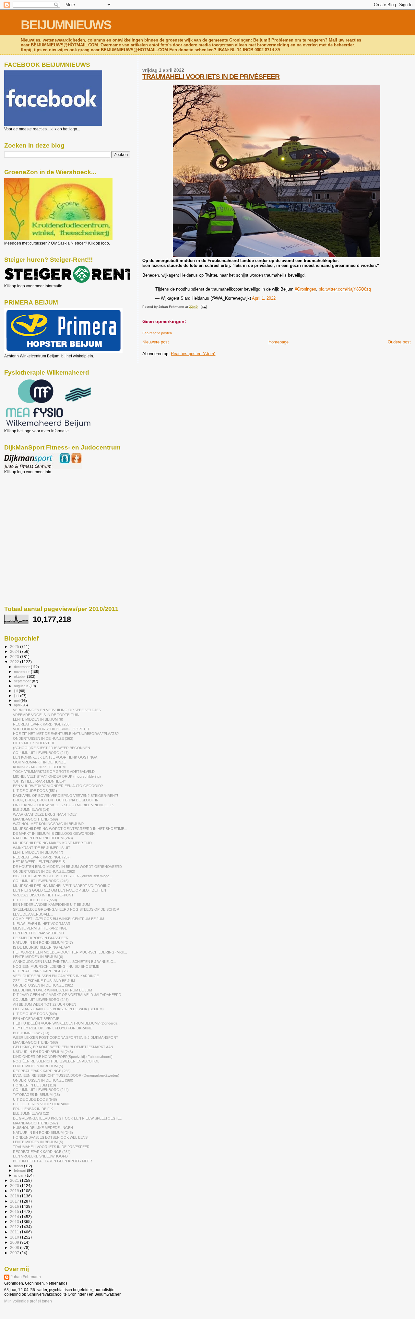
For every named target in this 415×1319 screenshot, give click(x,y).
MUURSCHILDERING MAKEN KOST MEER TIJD (52, 843)
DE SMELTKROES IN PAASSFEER (40, 938)
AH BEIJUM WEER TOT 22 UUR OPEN (44, 1004)
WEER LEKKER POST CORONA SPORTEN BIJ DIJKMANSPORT (65, 1037)
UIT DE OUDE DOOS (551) (35, 791)
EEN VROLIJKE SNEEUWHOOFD (40, 1156)
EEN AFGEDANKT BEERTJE (36, 1019)
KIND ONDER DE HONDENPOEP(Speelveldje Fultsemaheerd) (63, 1057)
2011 (15, 1232)
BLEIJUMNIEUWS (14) (31, 809)
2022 (15, 662)
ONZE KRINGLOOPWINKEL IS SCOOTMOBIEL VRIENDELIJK (63, 805)
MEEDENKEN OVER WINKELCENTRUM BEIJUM (52, 990)
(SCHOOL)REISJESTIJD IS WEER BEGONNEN (51, 748)
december (22, 667)
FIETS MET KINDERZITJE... (35, 743)
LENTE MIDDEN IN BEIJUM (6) (38, 957)
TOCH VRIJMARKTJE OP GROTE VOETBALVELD (54, 771)
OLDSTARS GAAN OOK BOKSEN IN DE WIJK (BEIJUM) (58, 1009)
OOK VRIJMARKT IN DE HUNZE (39, 762)
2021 (15, 1180)
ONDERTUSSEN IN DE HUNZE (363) (43, 738)
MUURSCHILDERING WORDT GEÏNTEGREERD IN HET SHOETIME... (70, 829)
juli (16, 691)
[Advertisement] (33, 509)
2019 (15, 1191)
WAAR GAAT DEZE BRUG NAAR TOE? (45, 814)
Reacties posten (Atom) (193, 353)
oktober (20, 676)
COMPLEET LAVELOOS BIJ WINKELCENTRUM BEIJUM (58, 919)
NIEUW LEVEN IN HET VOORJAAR (41, 924)
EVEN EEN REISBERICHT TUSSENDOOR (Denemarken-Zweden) (66, 1075)
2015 (15, 1211)
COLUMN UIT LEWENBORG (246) (41, 881)
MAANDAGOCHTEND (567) (35, 1123)
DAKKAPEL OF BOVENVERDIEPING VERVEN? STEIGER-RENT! (65, 795)
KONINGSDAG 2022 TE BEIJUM (39, 767)
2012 (15, 1227)
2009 (15, 1242)
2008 (15, 1247)
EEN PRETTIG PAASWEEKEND (38, 933)
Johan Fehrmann (26, 1277)
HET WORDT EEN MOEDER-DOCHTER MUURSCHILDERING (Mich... (70, 952)
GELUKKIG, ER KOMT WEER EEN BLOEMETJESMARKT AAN (63, 1047)
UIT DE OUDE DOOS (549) (35, 1014)
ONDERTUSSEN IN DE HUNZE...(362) (44, 871)
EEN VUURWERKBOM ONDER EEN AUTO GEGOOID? (58, 786)
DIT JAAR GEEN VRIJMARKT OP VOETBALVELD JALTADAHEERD (67, 995)
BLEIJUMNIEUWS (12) (31, 1113)
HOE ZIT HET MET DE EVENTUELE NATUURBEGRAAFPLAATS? (66, 734)
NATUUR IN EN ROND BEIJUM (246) (43, 1052)
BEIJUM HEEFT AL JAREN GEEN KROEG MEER (52, 1161)
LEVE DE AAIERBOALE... (33, 914)
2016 (15, 1206)
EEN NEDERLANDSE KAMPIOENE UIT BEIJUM (51, 904)
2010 (15, 1237)
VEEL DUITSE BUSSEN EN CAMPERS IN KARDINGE (56, 976)
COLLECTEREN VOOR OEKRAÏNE (41, 1104)
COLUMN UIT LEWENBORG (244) (41, 1090)
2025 (15, 646)
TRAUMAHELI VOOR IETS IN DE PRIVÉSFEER (210, 76)
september (23, 681)
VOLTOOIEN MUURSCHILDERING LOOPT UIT (51, 729)
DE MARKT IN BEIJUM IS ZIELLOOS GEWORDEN (54, 833)
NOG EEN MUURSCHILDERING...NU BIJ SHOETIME (56, 966)
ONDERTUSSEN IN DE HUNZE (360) (43, 1080)
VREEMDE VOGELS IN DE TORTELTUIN (46, 715)
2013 (15, 1221)
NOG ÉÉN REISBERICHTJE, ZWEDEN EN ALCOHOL (56, 1061)
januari (19, 1175)
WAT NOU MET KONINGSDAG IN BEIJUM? (48, 824)
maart (19, 1166)
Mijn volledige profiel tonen (28, 1301)
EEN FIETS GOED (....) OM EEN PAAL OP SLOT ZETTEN (59, 890)
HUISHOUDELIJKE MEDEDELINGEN (43, 1128)
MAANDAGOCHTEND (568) (35, 1042)
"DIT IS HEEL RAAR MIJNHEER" (39, 781)
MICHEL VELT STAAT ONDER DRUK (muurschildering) (57, 776)
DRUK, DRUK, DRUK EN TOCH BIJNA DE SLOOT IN (56, 800)
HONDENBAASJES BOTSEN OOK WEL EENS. (51, 1137)
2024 (15, 651)
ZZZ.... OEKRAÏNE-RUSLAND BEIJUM (44, 981)
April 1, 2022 (264, 298)
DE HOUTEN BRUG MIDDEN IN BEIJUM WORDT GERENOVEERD (67, 867)
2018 (15, 1196)
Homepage (278, 342)
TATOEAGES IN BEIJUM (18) (36, 1095)
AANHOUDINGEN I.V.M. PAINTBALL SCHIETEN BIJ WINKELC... (64, 962)
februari (20, 1170)
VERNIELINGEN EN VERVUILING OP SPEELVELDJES (57, 710)
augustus (22, 686)
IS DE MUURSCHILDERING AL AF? (41, 947)
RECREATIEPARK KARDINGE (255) (42, 1071)
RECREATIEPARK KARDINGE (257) (42, 857)
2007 (15, 1253)
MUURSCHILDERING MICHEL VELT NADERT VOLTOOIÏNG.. (63, 886)
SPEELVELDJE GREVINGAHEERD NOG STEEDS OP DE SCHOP (66, 909)
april (17, 705)
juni (17, 696)
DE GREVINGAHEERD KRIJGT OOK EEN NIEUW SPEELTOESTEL (67, 1118)
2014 (15, 1217)
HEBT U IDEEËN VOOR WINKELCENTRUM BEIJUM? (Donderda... (66, 1023)
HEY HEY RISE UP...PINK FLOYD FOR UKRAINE (52, 1028)
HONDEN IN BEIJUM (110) (34, 1085)
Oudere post (399, 342)
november (22, 672)
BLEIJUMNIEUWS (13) (31, 1033)
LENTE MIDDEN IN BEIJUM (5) (38, 1066)
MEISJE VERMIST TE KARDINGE (40, 928)
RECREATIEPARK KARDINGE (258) (42, 724)
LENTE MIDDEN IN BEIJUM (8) (38, 719)
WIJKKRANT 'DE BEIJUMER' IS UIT (41, 848)
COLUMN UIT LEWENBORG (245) (41, 999)
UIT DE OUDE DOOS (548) (35, 1099)
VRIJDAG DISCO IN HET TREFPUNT (43, 895)
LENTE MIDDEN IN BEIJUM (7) (38, 852)
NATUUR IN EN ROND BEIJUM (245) (43, 1132)
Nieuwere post (155, 342)
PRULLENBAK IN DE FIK (33, 1109)
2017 (15, 1201)
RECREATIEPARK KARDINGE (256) (42, 971)
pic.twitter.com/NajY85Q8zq (345, 289)
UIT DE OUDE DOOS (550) (35, 900)
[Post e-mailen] (202, 306)
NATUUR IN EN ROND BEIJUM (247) (43, 942)
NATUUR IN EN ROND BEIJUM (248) (43, 838)
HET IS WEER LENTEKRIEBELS (39, 862)
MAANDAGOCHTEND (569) (35, 819)
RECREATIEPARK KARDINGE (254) (42, 1152)
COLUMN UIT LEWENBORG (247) (41, 753)
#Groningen (305, 289)
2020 (15, 1185)
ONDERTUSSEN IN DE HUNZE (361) (43, 985)
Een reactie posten (157, 333)
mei (17, 700)
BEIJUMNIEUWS (66, 25)
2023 (15, 656)
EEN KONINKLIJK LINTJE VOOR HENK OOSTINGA (55, 757)
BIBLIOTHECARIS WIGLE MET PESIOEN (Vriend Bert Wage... (62, 876)
